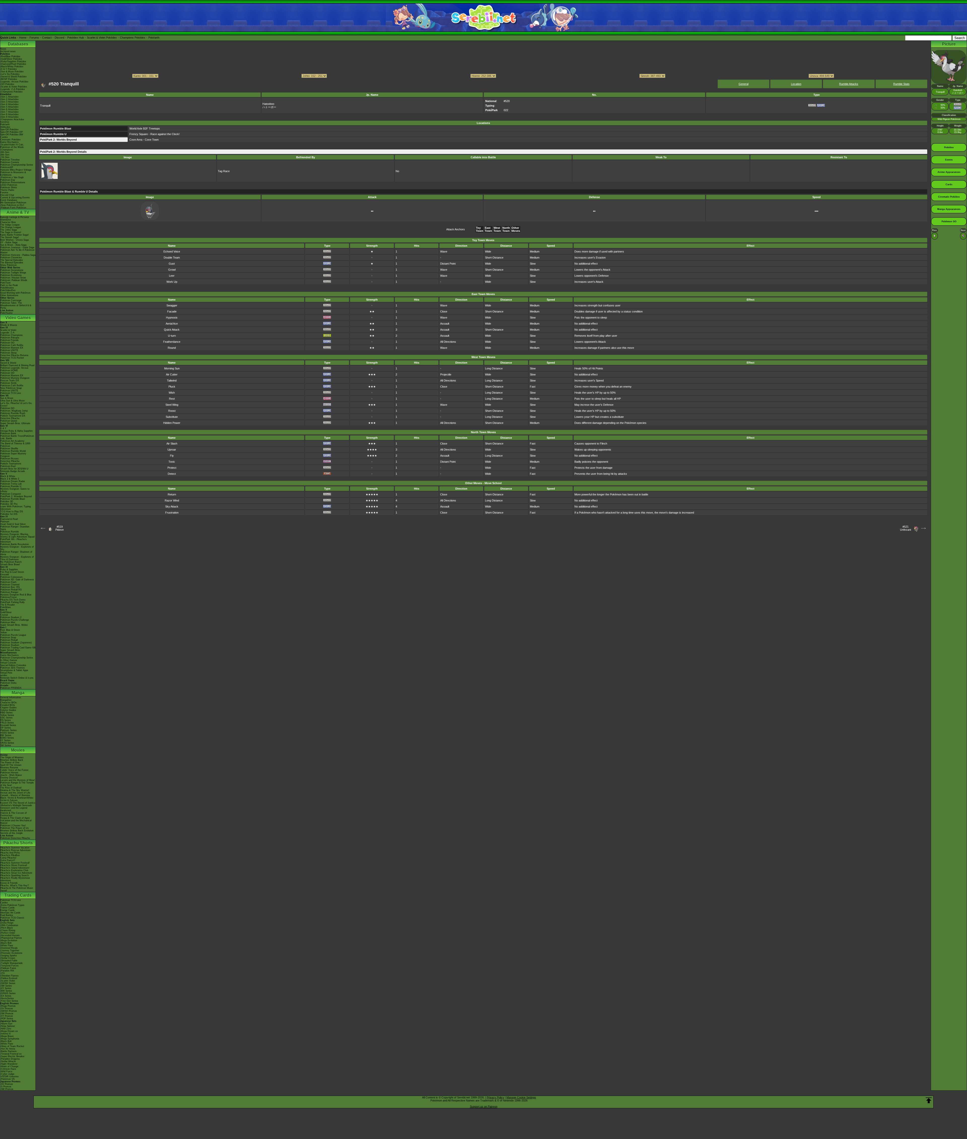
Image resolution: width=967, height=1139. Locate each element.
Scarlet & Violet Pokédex (102, 37)
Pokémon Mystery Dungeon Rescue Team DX (14, 379)
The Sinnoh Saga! (9, 237)
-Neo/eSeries (7, 998)
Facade (172, 311)
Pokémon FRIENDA (10, 688)
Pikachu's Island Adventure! (14, 868)
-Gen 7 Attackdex (9, 112)
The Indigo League (10, 225)
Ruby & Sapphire (9, 569)
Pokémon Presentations (12, 182)
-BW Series (6, 991)
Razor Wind (172, 500)
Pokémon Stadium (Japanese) (16, 642)
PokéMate (5, 607)
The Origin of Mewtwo (11, 757)
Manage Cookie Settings (521, 1097)
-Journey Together (9, 950)
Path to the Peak (9, 285)
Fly (172, 455)
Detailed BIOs (7, 705)
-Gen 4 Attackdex (9, 104)
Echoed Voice (171, 251)
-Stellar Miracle (8, 1061)
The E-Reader (7, 605)
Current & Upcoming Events (15, 197)
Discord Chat (7, 195)
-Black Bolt (6, 943)
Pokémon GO (7, 342)
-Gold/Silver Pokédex (11, 59)
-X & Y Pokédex (8, 69)
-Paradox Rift (7, 970)
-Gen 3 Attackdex (9, 102)
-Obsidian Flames (9, 975)
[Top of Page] (929, 1100)
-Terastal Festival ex (11, 1054)
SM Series (5, 745)
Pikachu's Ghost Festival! (13, 865)
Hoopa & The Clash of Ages (15, 818)
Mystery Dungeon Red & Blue (15, 594)
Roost (172, 410)
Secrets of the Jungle (11, 833)
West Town (497, 229)
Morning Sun (172, 368)
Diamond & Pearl (9, 519)
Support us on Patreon (483, 1106)
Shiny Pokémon (8, 265)
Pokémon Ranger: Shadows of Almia (16, 553)
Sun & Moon (6, 398)
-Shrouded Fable (8, 960)
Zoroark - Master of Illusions (15, 795)
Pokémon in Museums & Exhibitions (13, 173)
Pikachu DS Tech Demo (12, 599)
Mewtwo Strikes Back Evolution (16, 830)
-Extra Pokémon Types (12, 905)
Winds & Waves (8, 325)
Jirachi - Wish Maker (11, 775)
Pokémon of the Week (12, 147)
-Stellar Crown (7, 958)
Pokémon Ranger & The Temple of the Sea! (17, 783)
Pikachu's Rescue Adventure (15, 850)
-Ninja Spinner (7, 1026)
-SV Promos (6, 1008)
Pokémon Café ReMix (11, 345)
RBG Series (6, 712)
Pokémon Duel (8, 466)
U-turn (172, 335)
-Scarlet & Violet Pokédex (13, 86)
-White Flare (6, 945)
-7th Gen (4, 157)
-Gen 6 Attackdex (9, 109)
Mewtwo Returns (9, 767)
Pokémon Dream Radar (12, 481)
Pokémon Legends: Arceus (14, 368)
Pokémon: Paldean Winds (13, 280)
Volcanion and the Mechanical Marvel (15, 821)
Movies (18, 750)
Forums (34, 37)
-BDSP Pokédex (8, 79)
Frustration (172, 512)
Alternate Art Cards (10, 912)
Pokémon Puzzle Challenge (14, 620)
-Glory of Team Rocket (12, 1046)
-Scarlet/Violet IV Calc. (12, 144)
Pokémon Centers (9, 162)
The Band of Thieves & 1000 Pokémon (15, 444)
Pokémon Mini (7, 622)
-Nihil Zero (5, 1028)
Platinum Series (8, 730)
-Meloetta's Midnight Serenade (16, 805)
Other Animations (9, 295)
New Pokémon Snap (11, 388)
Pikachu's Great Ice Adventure (16, 873)
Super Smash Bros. (10, 650)
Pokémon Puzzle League (13, 635)
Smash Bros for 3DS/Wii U (14, 468)
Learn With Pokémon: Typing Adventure (15, 507)
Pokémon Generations (11, 270)
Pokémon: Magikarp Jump (14, 410)
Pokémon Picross (9, 458)
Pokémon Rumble (9, 531)
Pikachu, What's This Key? (14, 885)
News (3, 49)
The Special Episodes (11, 260)
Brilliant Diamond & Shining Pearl (17, 365)
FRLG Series (7, 722)
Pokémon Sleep (8, 353)
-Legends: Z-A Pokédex (12, 89)
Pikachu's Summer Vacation (14, 847)
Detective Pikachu (9, 418)
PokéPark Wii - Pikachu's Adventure (13, 540)
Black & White (7, 476)
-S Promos (5, 1086)
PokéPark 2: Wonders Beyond (16, 496)
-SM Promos (6, 1013)
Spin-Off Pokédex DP (11, 132)
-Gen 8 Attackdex (9, 114)
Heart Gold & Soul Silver (13, 524)
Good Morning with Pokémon (15, 293)
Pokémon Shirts (8, 187)
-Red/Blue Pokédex (10, 56)
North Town (506, 229)
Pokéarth (153, 37)
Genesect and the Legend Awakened (13, 809)
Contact (47, 37)
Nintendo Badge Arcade (12, 471)
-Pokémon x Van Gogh (12, 177)
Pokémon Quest (8, 421)
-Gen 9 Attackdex (9, 117)
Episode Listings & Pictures (14, 217)
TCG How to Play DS (11, 511)
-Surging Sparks (8, 955)
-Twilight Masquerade (11, 963)
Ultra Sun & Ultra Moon (12, 400)
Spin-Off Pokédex (9, 129)
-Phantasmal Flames (11, 938)
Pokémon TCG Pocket (12, 358)
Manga (18, 692)
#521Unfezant (905, 528)
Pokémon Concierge (10, 300)
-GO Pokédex (7, 84)
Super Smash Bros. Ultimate (15, 423)
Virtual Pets (6, 673)
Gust (172, 263)
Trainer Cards (7, 907)
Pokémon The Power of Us (14, 828)
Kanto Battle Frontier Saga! (14, 235)
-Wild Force (6, 1071)
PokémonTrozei (8, 597)
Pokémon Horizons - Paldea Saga (18, 255)
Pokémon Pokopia (9, 337)
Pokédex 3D (6, 501)
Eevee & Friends (9, 883)
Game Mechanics (9, 142)
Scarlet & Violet (8, 330)
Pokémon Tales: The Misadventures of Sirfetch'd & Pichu (15, 305)
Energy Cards (7, 910)
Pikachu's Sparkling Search (14, 875)
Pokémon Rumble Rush (12, 413)
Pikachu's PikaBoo (10, 855)
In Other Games (8, 660)
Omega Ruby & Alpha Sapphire (16, 431)
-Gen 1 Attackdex (9, 97)
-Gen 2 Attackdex (9, 99)
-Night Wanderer (8, 1064)
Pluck (171, 386)
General (743, 83)
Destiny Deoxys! (9, 777)
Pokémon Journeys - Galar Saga (17, 247)
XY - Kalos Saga (8, 242)
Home (22, 37)
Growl (172, 269)
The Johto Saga (8, 230)
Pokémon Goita (8, 683)
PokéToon (5, 282)
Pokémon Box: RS (10, 587)
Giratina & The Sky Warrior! (14, 790)
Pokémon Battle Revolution (14, 544)
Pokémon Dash (8, 582)
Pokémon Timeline (10, 160)
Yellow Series (7, 715)
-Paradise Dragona (10, 1059)
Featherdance (171, 341)
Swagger (171, 305)
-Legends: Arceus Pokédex (14, 81)
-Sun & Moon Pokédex (12, 71)
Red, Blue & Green (10, 630)
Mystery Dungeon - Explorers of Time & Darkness (17, 558)
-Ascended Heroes (10, 935)
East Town (488, 229)
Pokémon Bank (8, 433)
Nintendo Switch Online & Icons (16, 678)
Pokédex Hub (75, 37)
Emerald (4, 574)
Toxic (171, 461)
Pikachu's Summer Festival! (15, 863)
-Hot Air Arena (7, 1049)
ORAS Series (7, 743)
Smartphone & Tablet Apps (14, 670)
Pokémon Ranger (9, 592)
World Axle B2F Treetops (144, 128)
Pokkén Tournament (10, 463)
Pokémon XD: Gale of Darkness (17, 579)
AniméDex (5, 219)
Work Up (171, 281)
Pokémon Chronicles (11, 257)
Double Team (172, 257)
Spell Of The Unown (10, 765)
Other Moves (515, 229)
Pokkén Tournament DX (12, 416)
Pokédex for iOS (8, 514)
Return (172, 494)
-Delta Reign (6, 923)
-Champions (6, 149)
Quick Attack (172, 329)
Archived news (8, 51)
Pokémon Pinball (9, 640)
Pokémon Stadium (9, 645)
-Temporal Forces (9, 965)
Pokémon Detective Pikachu (15, 838)
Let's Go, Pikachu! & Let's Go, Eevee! (16, 404)
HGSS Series (7, 733)
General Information (10, 697)
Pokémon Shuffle (9, 448)
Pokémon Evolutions (11, 275)
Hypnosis (172, 317)
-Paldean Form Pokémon (13, 207)
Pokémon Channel (9, 584)
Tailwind (172, 380)
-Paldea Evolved (8, 978)
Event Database (8, 200)
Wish (172, 392)
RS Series (5, 720)
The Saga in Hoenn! (10, 232)
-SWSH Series (7, 983)
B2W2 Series (7, 738)
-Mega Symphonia (9, 1038)
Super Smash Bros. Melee (14, 625)
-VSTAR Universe (9, 1076)
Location (796, 83)
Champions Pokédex (132, 37)
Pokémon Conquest (10, 494)
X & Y (3, 428)
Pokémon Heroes (9, 772)
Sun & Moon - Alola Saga (13, 245)
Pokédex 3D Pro (8, 504)
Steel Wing (171, 404)
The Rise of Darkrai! (11, 787)
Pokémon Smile (8, 383)
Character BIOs (8, 702)
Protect (171, 467)
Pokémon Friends (9, 340)
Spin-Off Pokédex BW (11, 134)
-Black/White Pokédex (11, 66)
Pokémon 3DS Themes (12, 668)
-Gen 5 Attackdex (9, 107)
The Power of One (9, 762)
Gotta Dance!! (7, 860)
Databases (18, 44)
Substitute (172, 416)
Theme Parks (7, 190)
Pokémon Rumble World (13, 451)
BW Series (5, 735)
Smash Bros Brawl (10, 564)
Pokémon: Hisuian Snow (13, 277)
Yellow (3, 632)
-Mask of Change (9, 1066)
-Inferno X (5, 1033)
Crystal (4, 615)
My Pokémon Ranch (11, 562)
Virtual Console (8, 662)
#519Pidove (59, 528)
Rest (172, 398)
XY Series (5, 740)
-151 (2, 973)
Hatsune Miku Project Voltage (15, 170)
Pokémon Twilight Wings (13, 272)
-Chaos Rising (7, 930)
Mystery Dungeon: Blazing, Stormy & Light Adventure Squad (17, 535)
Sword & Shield (8, 363)
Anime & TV (18, 212)
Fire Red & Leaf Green (12, 572)
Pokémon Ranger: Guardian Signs (14, 527)
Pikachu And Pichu (10, 852)
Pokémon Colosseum (11, 577)
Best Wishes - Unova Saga (14, 240)
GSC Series (6, 717)
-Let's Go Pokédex (10, 74)
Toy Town (479, 229)
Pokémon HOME (9, 370)
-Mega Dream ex (9, 1031)
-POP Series (6, 1018)
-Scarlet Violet (7, 980)
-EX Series (5, 996)
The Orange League (10, 227)
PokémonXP (6, 167)
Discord (59, 37)
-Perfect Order (7, 933)
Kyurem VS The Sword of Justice (17, 803)
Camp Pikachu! (8, 858)
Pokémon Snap (8, 637)
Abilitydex (5, 127)
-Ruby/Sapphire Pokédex (13, 61)
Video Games (18, 317)
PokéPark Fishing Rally (12, 602)
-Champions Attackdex (12, 119)
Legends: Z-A (7, 332)
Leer (172, 275)
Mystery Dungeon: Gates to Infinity (14, 490)
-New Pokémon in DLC (12, 205)
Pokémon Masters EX (11, 347)
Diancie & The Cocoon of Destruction (13, 814)
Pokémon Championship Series (16, 165)
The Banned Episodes (11, 262)
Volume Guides (8, 710)
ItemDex (4, 122)
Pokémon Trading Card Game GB (18, 647)
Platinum (4, 521)
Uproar (171, 449)
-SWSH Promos (8, 1011)
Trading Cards (17, 895)
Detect (172, 473)
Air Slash (171, 443)
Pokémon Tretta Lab (11, 484)
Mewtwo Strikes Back (11, 760)
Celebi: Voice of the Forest (14, 770)
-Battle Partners (8, 1051)
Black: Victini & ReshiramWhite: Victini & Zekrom (17, 799)
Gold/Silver (6, 612)
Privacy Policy (495, 1097)
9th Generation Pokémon (13, 202)
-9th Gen (4, 152)
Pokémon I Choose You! (13, 825)
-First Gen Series (9, 1001)
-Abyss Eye (6, 1023)
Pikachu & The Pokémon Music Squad (16, 889)
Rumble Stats (901, 83)
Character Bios (8, 222)
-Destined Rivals (9, 948)
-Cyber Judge (7, 1074)
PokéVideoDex (8, 290)
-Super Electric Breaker (12, 1056)
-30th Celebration (9, 925)
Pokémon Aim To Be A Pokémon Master (17, 251)
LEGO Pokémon (8, 185)
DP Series (5, 727)
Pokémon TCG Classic (12, 917)
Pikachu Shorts (18, 843)
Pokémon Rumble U (10, 486)
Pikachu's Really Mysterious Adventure (15, 879)
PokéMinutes (7, 288)
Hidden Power (171, 422)
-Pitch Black (6, 928)
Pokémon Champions (11, 335)
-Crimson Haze (8, 1069)
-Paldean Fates (8, 968)
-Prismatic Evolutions (11, 953)
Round (172, 347)
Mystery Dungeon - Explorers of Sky (17, 548)
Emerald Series (8, 725)
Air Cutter (172, 374)
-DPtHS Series (8, 993)
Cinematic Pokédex (10, 139)
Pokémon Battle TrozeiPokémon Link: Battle (17, 437)
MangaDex (6, 700)
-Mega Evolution (8, 940)
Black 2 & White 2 (9, 479)
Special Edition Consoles (13, 665)
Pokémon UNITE (9, 350)
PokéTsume (6, 313)
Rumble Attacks (848, 83)
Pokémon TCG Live (10, 393)
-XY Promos (6, 1016)
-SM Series (6, 986)
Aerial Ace (172, 323)
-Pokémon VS (7, 1079)
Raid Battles (6, 915)
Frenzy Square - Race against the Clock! (154, 134)
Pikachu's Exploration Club (14, 870)
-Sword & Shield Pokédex (13, 76)
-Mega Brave (7, 1036)
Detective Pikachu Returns (14, 355)
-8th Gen (4, 154)
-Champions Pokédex (11, 91)
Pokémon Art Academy (12, 441)
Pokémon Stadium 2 (10, 617)
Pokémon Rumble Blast (12, 499)
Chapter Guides (8, 707)
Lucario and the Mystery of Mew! (17, 780)
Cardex (4, 137)
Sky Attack (171, 506)
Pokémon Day (7, 180)
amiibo (3, 675)
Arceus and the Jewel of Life (15, 793)
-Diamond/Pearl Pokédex (13, 64)
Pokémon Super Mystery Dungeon (13, 454)
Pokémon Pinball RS (11, 589)
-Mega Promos (8, 1006)
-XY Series (5, 988)
